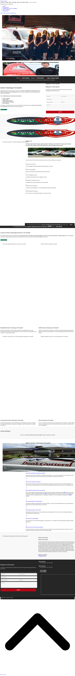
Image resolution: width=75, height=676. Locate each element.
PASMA (70, 494)
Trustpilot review (42, 556)
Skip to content (3, 1)
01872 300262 (25, 78)
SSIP (65, 492)
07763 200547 (40, 78)
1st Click (4, 598)
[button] (8, 13)
